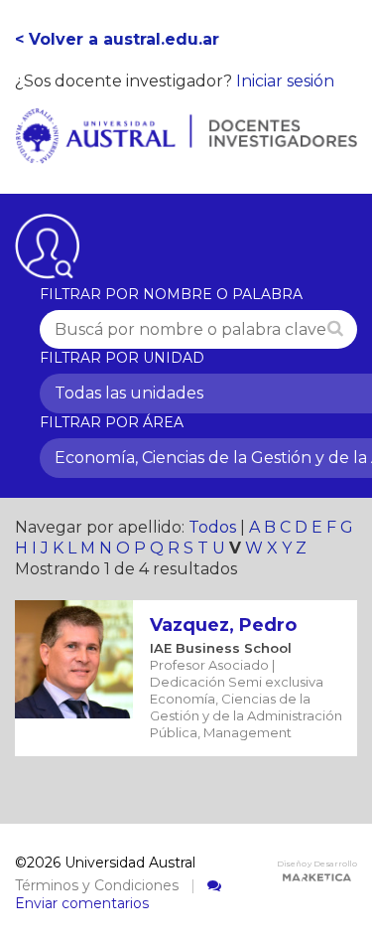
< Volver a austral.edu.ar (117, 39)
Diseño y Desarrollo (317, 863)
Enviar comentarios (82, 903)
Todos (212, 527)
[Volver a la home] (186, 152)
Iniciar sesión (285, 81)
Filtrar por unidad (122, 358)
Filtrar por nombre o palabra (171, 294)
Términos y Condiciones (97, 885)
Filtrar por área (112, 422)
